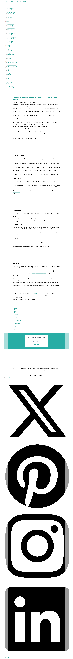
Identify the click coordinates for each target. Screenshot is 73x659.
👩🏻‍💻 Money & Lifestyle (8, 67)
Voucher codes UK (9, 59)
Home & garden (9, 73)
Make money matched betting (11, 22)
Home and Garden (17, 320)
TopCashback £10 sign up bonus (11, 9)
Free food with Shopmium (10, 57)
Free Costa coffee (9, 49)
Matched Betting (17, 323)
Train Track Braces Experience (19, 327)
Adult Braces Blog (9, 82)
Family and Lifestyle (17, 315)
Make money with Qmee (10, 41)
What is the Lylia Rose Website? (11, 87)
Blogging (8, 69)
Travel (8, 78)
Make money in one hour (10, 26)
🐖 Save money (7, 45)
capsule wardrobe (31, 168)
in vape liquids (54, 128)
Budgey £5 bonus (9, 17)
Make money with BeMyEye (10, 38)
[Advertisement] (36, 146)
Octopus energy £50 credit (10, 13)
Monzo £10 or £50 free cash (11, 8)
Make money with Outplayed (11, 33)
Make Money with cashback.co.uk (11, 37)
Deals (15, 312)
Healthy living (9, 75)
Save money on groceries (10, 55)
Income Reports (17, 321)
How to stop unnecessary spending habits (39, 273)
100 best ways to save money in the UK (39, 293)
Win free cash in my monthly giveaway (12, 62)
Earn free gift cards (9, 29)
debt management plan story (35, 295)
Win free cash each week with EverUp (12, 66)
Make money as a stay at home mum (12, 30)
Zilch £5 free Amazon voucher (11, 16)
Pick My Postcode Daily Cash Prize (11, 65)
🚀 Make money (7, 21)
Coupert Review (9, 58)
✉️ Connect (7, 83)
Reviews (15, 326)
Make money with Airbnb (10, 42)
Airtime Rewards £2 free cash (11, 18)
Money (8, 71)
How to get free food (10, 53)
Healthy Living (19, 301)
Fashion (8, 79)
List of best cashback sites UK (11, 50)
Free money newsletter (10, 86)
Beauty (15, 308)
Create (10, 377)
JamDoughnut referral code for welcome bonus (13, 20)
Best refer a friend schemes (10, 24)
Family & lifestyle (9, 74)
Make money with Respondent (11, 34)
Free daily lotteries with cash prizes (12, 63)
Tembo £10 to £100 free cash (11, 12)
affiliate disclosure (44, 373)
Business (8, 70)
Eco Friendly (16, 314)
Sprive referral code (9, 46)
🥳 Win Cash (7, 61)
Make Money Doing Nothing (11, 28)
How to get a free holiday (10, 54)
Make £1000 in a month (10, 25)
